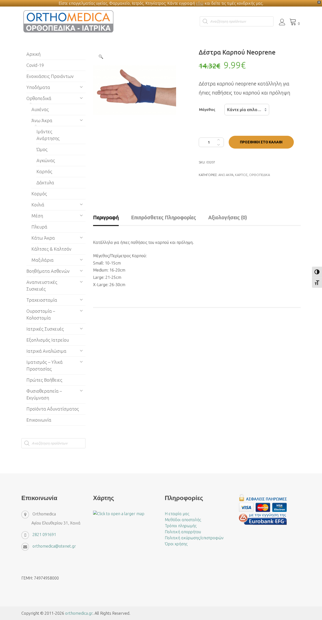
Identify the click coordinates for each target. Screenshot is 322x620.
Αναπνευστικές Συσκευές (41, 285)
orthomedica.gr (79, 613)
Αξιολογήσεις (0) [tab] (227, 217)
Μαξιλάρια (42, 259)
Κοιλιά (37, 204)
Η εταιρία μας (177, 513)
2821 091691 (44, 534)
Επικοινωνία (38, 419)
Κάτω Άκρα (43, 237)
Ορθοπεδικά (259, 174)
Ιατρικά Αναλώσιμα (46, 350)
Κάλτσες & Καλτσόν (51, 248)
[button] (101, 56)
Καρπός (241, 174)
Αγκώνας (45, 160)
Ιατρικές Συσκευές (45, 328)
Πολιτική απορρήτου (183, 531)
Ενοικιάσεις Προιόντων (50, 76)
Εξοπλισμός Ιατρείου (47, 339)
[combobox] (246, 109)
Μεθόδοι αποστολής (183, 519)
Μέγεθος (207, 109)
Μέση (37, 215)
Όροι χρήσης (176, 544)
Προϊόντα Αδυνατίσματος (52, 408)
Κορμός (39, 193)
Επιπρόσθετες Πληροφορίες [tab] (163, 217)
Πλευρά (39, 226)
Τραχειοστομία (41, 299)
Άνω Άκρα (225, 174)
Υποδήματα (38, 87)
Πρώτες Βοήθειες (44, 379)
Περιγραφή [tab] (106, 217)
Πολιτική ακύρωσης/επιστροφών (194, 538)
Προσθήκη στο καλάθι (261, 142)
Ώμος (42, 149)
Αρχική (33, 54)
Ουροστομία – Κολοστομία (40, 314)
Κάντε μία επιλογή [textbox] (244, 109)
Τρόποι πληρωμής (180, 525)
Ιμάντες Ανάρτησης (48, 135)
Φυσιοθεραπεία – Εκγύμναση (44, 394)
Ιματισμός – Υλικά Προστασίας (44, 365)
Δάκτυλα (45, 182)
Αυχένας (40, 109)
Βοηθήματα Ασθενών (48, 271)
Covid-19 (35, 65)
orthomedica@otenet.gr (54, 546)
